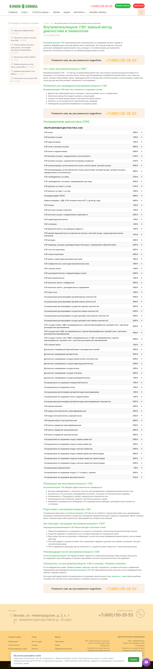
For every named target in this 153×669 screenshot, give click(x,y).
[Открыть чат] (146, 662)
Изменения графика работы (24, 30)
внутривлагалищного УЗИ (59, 555)
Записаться (138, 6)
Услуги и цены (40, 12)
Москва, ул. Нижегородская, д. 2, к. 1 (41, 615)
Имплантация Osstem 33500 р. (25, 57)
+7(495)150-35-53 (101, 6)
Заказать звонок (122, 6)
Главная (12, 12)
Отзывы (35, 645)
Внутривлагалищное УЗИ (53, 42)
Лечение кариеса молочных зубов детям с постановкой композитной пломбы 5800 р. (22, 47)
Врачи (56, 12)
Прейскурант (13, 641)
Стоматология (13, 645)
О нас (24, 12)
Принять (133, 659)
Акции (66, 12)
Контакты (79, 12)
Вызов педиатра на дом (17, 648)
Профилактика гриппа (63, 648)
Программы (59, 641)
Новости (35, 648)
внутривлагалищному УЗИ (77, 513)
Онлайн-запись (97, 12)
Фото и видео (37, 641)
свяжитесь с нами (119, 576)
